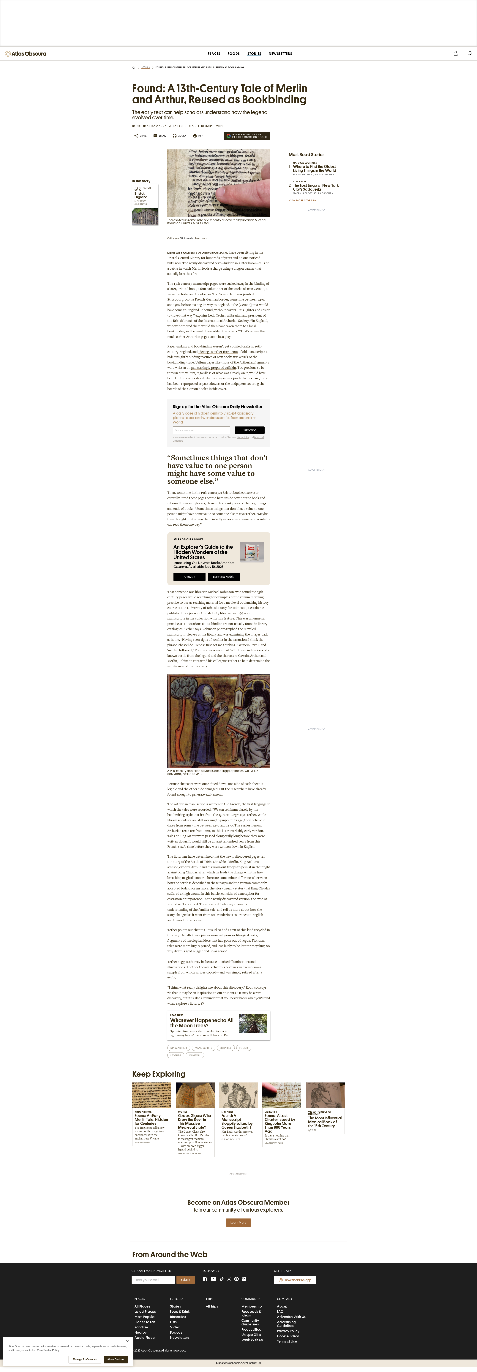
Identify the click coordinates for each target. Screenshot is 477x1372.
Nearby (141, 1332)
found (243, 1048)
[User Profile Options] (455, 54)
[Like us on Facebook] (205, 1279)
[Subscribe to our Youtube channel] (213, 1279)
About (282, 1306)
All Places (142, 1306)
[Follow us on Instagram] (229, 1279)
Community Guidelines (250, 1322)
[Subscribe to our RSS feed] (244, 1279)
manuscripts (203, 1048)
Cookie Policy (288, 1336)
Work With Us (252, 1340)
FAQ (280, 1311)
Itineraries (178, 1317)
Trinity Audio (186, 238)
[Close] (127, 1341)
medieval (195, 1055)
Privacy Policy (243, 437)
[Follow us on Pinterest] (236, 1279)
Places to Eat (145, 1322)
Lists (173, 1322)
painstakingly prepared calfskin (213, 368)
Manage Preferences (85, 1359)
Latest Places (145, 1311)
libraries (226, 1048)
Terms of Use (287, 1341)
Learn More (238, 1222)
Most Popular (145, 1317)
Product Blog (251, 1329)
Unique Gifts (251, 1334)
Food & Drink (180, 1311)
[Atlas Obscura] (26, 54)
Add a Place (145, 1337)
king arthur (178, 1048)
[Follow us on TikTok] (222, 1280)
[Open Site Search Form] (470, 54)
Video (175, 1327)
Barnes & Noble (223, 576)
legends (175, 1055)
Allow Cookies (115, 1359)
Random (141, 1327)
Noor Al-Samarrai (152, 126)
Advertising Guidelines (286, 1323)
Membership (251, 1306)
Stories (145, 67)
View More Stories (301, 200)
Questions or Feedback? (238, 1363)
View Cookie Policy (48, 1350)
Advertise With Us (291, 1317)
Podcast (176, 1332)
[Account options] (456, 53)
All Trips (212, 1306)
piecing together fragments (218, 352)
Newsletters (179, 1337)
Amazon (189, 576)
